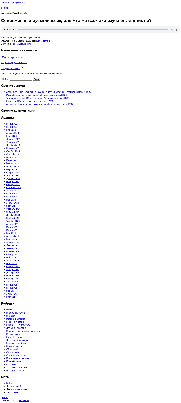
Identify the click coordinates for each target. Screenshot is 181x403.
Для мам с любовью (16, 327)
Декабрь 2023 (13, 214)
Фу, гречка (11, 364)
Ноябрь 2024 (12, 181)
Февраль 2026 (13, 138)
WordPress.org (13, 392)
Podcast (15, 43)
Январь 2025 (12, 175)
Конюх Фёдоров (14, 336)
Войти (9, 383)
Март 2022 (11, 263)
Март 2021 (11, 296)
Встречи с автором (15, 318)
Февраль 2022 (13, 266)
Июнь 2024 (11, 196)
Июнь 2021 (11, 287)
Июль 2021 (11, 284)
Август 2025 (12, 157)
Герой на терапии (15, 321)
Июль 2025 (11, 160)
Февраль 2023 (13, 242)
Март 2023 (11, 239)
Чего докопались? (15, 370)
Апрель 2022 (12, 260)
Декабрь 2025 (13, 145)
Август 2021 (12, 281)
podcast (4, 7)
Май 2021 (11, 290)
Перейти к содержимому (13, 2)
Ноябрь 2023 (12, 217)
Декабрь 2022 (13, 248)
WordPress (24, 400)
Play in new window (19, 37)
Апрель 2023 (12, 236)
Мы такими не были (16, 343)
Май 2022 (11, 257)
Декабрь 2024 (13, 178)
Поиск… (5, 78)
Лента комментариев (16, 389)
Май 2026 (11, 129)
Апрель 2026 (12, 132)
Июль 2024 (11, 193)
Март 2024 (11, 205)
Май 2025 (11, 163)
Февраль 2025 (13, 172)
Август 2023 (12, 223)
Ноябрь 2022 (12, 251)
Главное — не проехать (18, 324)
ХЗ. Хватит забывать (16, 367)
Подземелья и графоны (18, 358)
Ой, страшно (12, 352)
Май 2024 (11, 199)
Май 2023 (11, 233)
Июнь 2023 (11, 230)
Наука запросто (28, 43)
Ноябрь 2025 (12, 148)
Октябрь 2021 (13, 278)
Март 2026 (11, 135)
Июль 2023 (11, 226)
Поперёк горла (13, 361)
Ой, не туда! (12, 349)
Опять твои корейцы (16, 355)
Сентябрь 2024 (13, 187)
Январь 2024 (12, 211)
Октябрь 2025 (13, 151)
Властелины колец (15, 312)
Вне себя (10, 315)
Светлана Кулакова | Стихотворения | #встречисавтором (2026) (37, 97)
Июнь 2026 (11, 126)
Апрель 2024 (12, 202)
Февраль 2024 (13, 208)
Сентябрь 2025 (13, 154)
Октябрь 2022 (13, 254)
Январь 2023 (12, 245)
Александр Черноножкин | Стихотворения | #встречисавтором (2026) (40, 103)
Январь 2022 (12, 269)
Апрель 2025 (12, 166)
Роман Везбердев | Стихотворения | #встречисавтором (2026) (36, 94)
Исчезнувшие (13, 333)
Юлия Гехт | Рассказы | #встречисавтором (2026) (30, 100)
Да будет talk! (43, 40)
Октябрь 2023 (13, 220)
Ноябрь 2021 (12, 275)
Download (35, 37)
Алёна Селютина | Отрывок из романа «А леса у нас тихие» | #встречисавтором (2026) (49, 91)
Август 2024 (12, 190)
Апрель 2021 (12, 293)
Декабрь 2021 (13, 272)
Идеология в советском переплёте (23, 330)
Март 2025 (11, 169)
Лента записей (13, 386)
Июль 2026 (11, 123)
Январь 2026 (12, 141)
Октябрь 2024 (13, 184)
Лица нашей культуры (17, 339)
